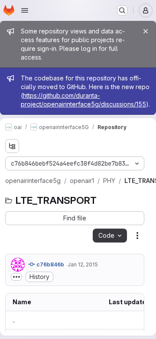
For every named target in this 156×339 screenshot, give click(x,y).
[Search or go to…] (122, 10)
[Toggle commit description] (16, 277)
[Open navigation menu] (25, 10)
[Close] (145, 31)
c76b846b (49, 264)
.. (14, 320)
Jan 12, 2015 (83, 264)
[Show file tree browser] (12, 146)
